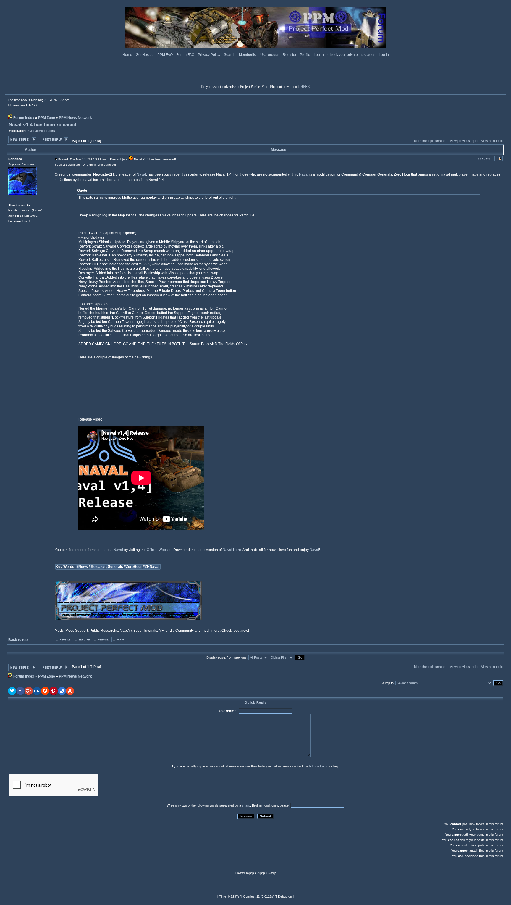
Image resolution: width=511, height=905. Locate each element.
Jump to (388, 683)
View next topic (492, 141)
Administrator (318, 766)
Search (230, 55)
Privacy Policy (209, 55)
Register (290, 55)
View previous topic (464, 141)
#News (82, 567)
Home (127, 55)
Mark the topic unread (429, 141)
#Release (97, 567)
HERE (305, 87)
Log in (384, 55)
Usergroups (270, 55)
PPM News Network (75, 118)
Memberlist (248, 55)
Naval (141, 174)
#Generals (114, 567)
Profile (305, 55)
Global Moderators (41, 130)
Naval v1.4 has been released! (43, 124)
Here (237, 550)
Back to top (18, 640)
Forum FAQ (185, 55)
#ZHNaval (151, 567)
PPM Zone (46, 118)
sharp (246, 805)
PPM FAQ (165, 55)
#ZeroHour (133, 567)
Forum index (23, 118)
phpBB (253, 873)
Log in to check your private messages (345, 55)
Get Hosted (145, 55)
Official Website (159, 550)
